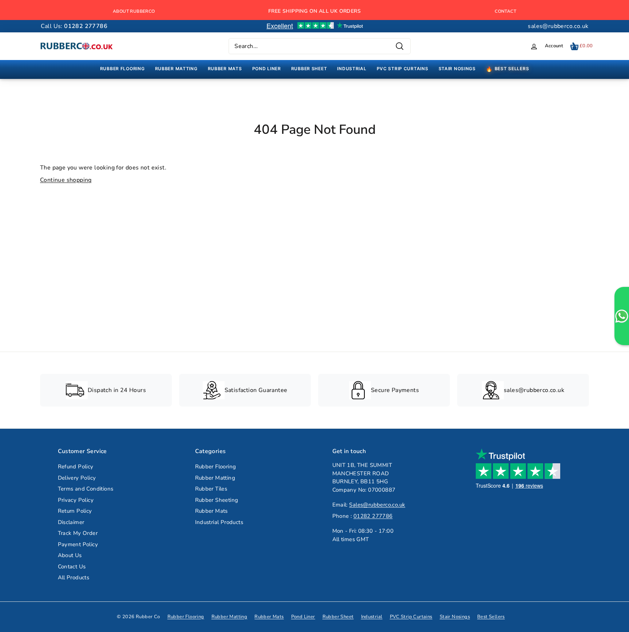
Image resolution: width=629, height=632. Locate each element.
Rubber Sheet (338, 616)
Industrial (372, 616)
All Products (74, 577)
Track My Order (78, 533)
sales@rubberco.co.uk (558, 26)
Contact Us (72, 566)
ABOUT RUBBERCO (134, 11)
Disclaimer (71, 522)
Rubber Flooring (215, 466)
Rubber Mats (211, 511)
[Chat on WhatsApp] (621, 316)
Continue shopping (66, 180)
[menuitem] (122, 68)
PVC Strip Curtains (411, 616)
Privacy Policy (76, 500)
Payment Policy (78, 544)
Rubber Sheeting (216, 500)
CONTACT (505, 11)
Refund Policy (76, 466)
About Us (70, 555)
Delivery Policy (77, 477)
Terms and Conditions (86, 488)
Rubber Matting (215, 477)
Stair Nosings (455, 616)
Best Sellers (491, 616)
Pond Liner (303, 616)
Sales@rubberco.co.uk (377, 504)
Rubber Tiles (211, 488)
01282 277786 (373, 516)
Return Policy (75, 511)
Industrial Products (219, 522)
